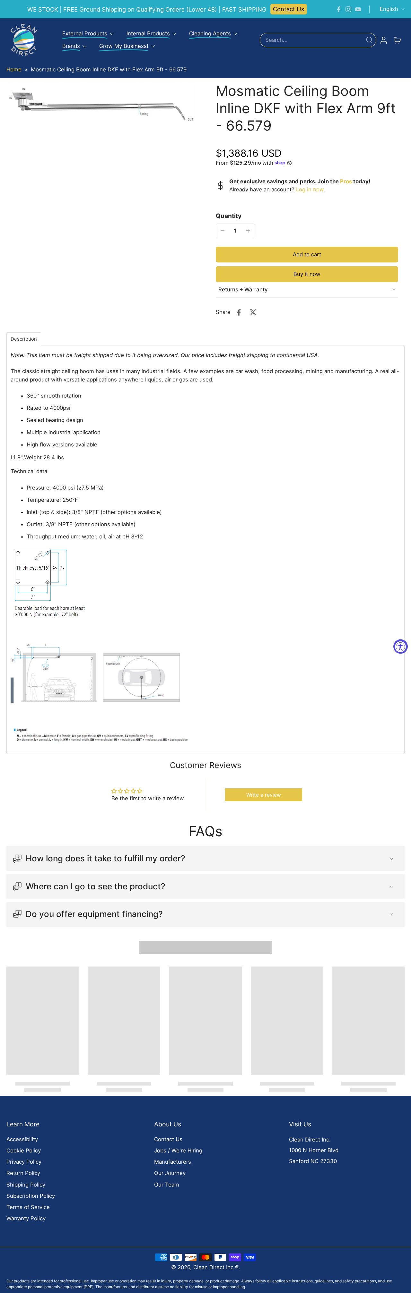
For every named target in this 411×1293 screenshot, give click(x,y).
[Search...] (369, 39)
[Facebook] (339, 9)
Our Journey (170, 1173)
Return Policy (23, 1173)
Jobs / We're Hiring (178, 1150)
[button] (307, 254)
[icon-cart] (397, 39)
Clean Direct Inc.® (216, 1267)
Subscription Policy (30, 1196)
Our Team (166, 1184)
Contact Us (288, 9)
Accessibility (22, 1139)
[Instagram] (348, 9)
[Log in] (383, 40)
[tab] (23, 338)
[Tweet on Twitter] (253, 312)
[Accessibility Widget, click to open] (400, 646)
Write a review (263, 795)
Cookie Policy (23, 1150)
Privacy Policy (23, 1162)
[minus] (222, 230)
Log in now (310, 189)
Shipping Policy (25, 1184)
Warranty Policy (26, 1218)
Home (14, 69)
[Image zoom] (100, 108)
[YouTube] (358, 9)
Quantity (228, 216)
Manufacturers (172, 1162)
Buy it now (306, 274)
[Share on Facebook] (239, 312)
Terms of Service (28, 1207)
